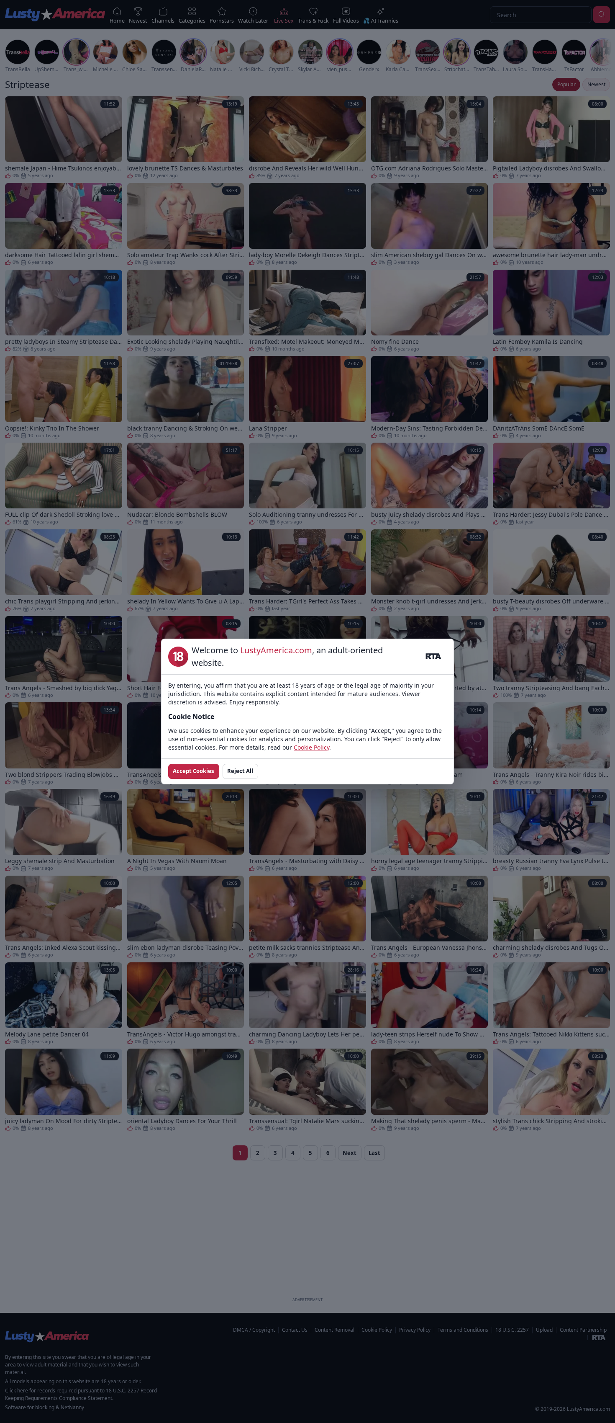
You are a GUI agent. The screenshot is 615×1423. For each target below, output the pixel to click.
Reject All (240, 771)
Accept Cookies (193, 771)
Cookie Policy (311, 747)
